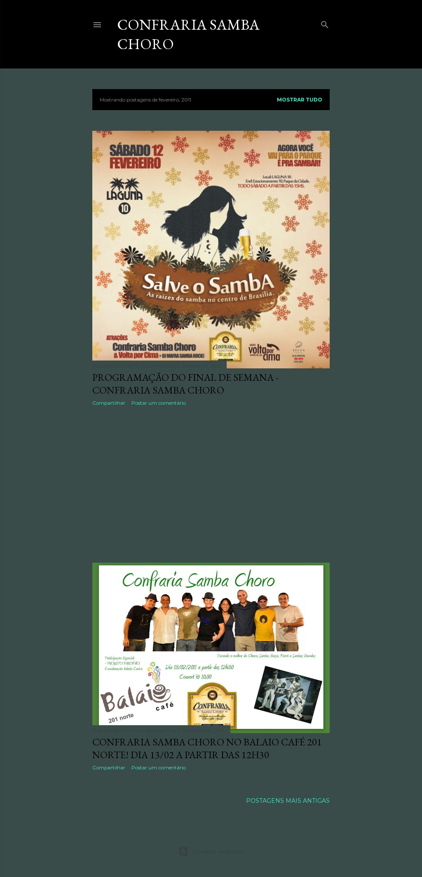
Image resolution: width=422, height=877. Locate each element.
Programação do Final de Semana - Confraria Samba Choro (185, 383)
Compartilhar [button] (108, 403)
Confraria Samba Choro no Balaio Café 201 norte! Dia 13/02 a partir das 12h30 (207, 748)
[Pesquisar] (325, 23)
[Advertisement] (211, 484)
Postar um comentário (158, 403)
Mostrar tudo (299, 100)
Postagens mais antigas (288, 800)
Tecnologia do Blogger (218, 851)
